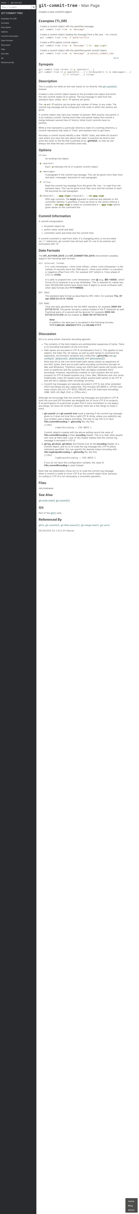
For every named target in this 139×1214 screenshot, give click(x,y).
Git (2, 58)
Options (4, 32)
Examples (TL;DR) (9, 19)
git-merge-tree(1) (90, 525)
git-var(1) (105, 525)
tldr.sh (116, 58)
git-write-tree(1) (47, 500)
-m (70, 29)
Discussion (5, 45)
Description (6, 27)
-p (87, 53)
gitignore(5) (61, 358)
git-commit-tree (12, 13)
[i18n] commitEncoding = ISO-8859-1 (68, 426)
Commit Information (9, 36)
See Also (5, 54)
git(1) (53, 513)
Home (131, 1201)
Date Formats (7, 40)
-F (70, 37)
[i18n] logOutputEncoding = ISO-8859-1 (70, 456)
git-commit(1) (110, 86)
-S (89, 45)
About (131, 1210)
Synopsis (5, 23)
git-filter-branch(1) (70, 525)
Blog (130, 1205)
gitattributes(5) (77, 358)
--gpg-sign (98, 45)
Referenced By (7, 62)
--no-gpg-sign (95, 196)
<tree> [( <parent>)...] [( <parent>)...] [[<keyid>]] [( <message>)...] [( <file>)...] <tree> (85, 72)
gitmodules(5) (97, 358)
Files (3, 49)
